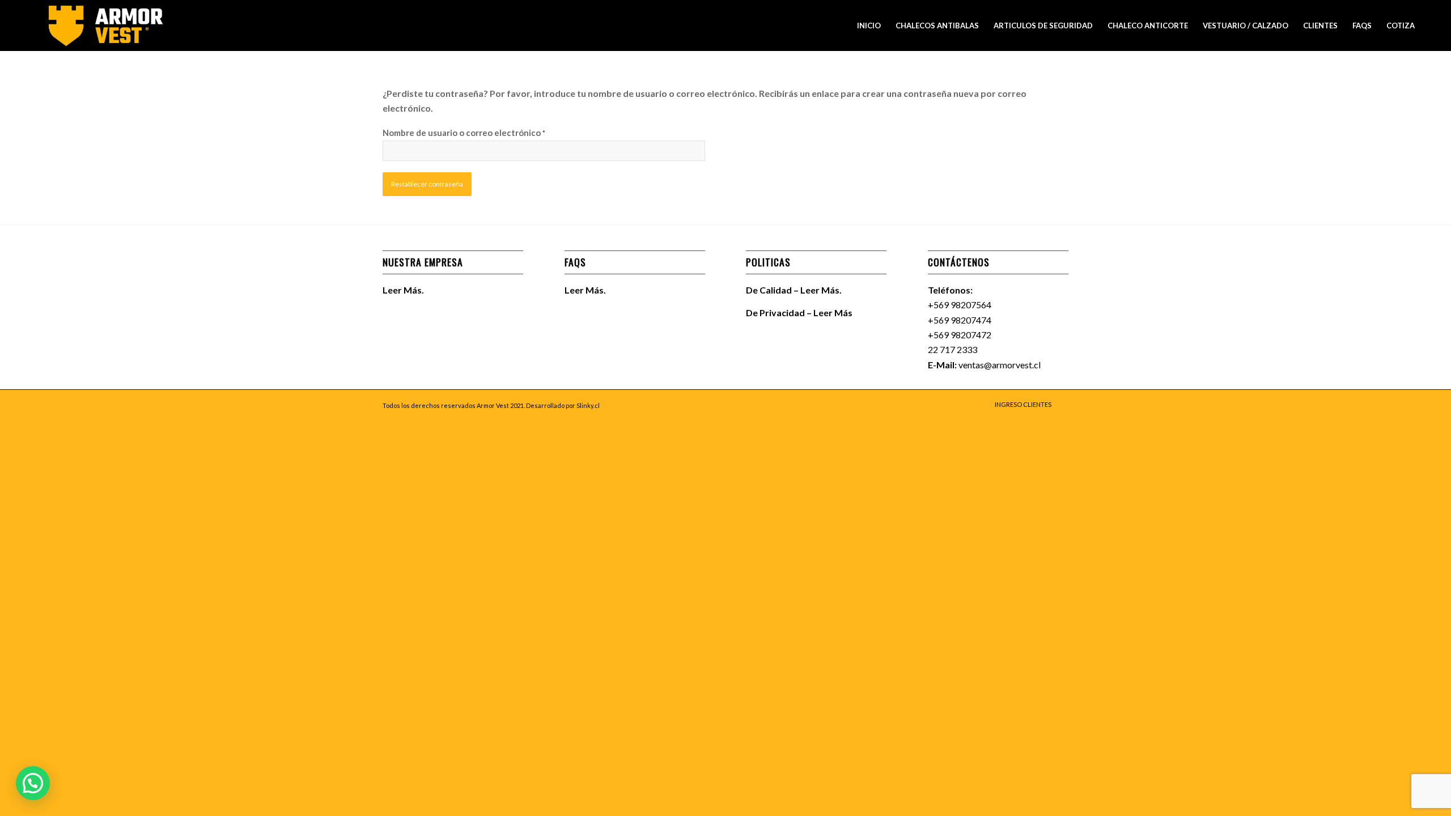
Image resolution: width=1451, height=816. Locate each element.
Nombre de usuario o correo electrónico (464, 133)
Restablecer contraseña (427, 184)
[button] (33, 783)
